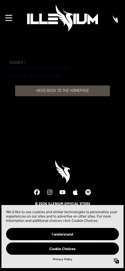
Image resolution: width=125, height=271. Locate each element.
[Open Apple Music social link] (75, 192)
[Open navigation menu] (8, 18)
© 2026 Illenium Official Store (62, 204)
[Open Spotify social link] (88, 192)
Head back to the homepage (62, 91)
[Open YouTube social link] (62, 192)
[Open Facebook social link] (37, 192)
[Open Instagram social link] (49, 192)
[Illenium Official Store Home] (62, 18)
